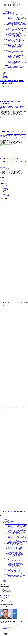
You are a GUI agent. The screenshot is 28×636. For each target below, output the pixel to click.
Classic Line (24, 161)
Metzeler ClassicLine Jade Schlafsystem (14, 44)
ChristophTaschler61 (19, 107)
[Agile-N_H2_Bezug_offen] (6, 117)
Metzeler (23, 106)
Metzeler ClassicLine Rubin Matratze (16, 549)
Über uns (5, 519)
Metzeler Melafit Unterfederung (15, 573)
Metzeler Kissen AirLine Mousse (15, 557)
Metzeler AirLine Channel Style (15, 562)
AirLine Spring (17, 106)
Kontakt (4, 581)
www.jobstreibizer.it (4, 595)
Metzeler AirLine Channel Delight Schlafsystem (15, 24)
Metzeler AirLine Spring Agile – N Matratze (17, 540)
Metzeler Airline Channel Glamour (15, 560)
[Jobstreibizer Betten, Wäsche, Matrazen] (10, 6)
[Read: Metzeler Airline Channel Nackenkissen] (4, 305)
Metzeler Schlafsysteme (8, 522)
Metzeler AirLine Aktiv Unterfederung (16, 526)
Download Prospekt (9, 521)
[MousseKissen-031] (6, 145)
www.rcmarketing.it (14, 624)
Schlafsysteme (3, 107)
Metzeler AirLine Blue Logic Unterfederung (17, 541)
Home (4, 518)
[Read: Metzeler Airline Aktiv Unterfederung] (4, 201)
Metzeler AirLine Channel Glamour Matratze (17, 525)
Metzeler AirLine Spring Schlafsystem (13, 29)
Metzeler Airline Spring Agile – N (12, 131)
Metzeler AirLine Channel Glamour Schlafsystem (16, 14)
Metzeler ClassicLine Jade (13, 568)
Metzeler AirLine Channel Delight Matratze (17, 535)
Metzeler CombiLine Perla (14, 565)
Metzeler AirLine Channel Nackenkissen (17, 527)
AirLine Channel (6, 185)
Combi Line (2, 163)
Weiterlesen (2, 108)
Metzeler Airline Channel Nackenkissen (11, 407)
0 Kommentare (10, 106)
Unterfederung (10, 107)
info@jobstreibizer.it (4, 593)
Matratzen (7, 50)
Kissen (6, 65)
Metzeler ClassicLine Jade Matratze (15, 554)
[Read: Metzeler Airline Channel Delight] (4, 410)
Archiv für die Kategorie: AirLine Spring (12, 81)
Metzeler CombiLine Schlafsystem (12, 34)
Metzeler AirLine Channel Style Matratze (17, 530)
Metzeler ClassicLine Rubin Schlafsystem (14, 39)
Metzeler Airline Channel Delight (10, 511)
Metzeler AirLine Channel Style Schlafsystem (15, 19)
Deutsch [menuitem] (5, 633)
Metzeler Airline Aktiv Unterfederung (11, 302)
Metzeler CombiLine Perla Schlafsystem (16, 544)
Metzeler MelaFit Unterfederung (15, 546)
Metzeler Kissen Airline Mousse (11, 159)
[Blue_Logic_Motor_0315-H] (6, 88)
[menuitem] (15, 8)
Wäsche (4, 580)
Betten (4, 579)
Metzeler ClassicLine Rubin (14, 566)
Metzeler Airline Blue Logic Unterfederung (10, 102)
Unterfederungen (9, 60)
